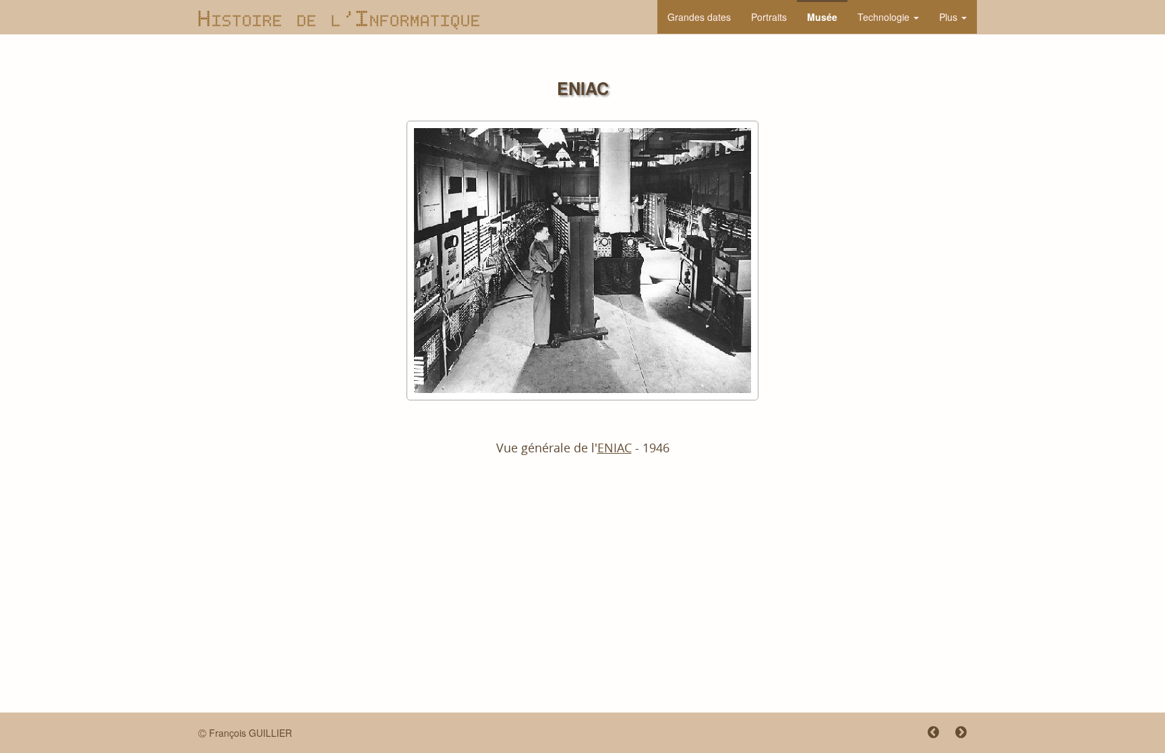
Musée (822, 17)
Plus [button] (949, 17)
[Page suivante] (954, 733)
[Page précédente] (927, 733)
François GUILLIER (250, 733)
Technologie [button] (885, 17)
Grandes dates (699, 17)
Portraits (769, 17)
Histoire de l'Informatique (339, 16)
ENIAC (614, 448)
